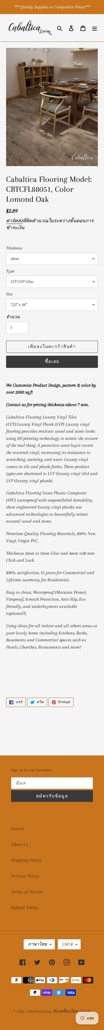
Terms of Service (27, 891)
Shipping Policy (26, 860)
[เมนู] (94, 27)
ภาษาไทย (37, 944)
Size (9, 293)
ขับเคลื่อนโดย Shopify (72, 1011)
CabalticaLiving (39, 1011)
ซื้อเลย (52, 361)
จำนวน (13, 316)
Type (10, 271)
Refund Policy (24, 907)
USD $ (67, 944)
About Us (19, 844)
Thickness (14, 248)
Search (17, 828)
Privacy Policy (25, 876)
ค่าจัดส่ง (14, 220)
